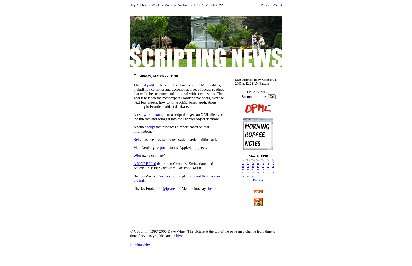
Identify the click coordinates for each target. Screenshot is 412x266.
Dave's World (150, 5)
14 (273, 166)
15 (243, 169)
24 (253, 172)
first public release (154, 85)
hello (212, 188)
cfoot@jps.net (165, 188)
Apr (261, 180)
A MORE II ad (145, 164)
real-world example (151, 115)
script (151, 127)
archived (178, 236)
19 (263, 169)
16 (248, 169)
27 (268, 172)
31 (253, 176)
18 (258, 169)
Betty (138, 139)
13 (268, 166)
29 (243, 176)
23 (248, 172)
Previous (267, 5)
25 (258, 172)
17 (253, 169)
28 (273, 172)
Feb (255, 180)
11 (258, 166)
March (210, 5)
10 (253, 166)
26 (263, 172)
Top (133, 5)
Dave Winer (256, 92)
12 (263, 166)
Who (137, 156)
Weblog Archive (177, 5)
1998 (197, 5)
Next (278, 5)
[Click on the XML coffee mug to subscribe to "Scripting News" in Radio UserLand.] (258, 205)
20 (268, 169)
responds (162, 148)
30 (248, 176)
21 (273, 169)
